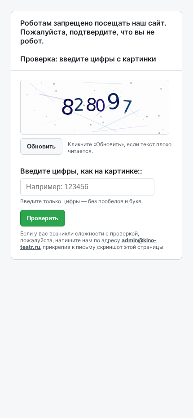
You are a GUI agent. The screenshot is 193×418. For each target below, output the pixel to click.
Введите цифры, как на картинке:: (81, 170)
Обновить (41, 146)
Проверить (42, 218)
